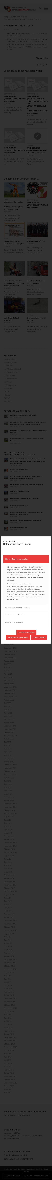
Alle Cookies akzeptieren (26, 632)
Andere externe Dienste (15, 615)
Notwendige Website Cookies (17, 607)
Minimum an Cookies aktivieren (18, 637)
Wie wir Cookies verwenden (16, 559)
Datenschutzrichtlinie (14, 622)
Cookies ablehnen (39, 637)
